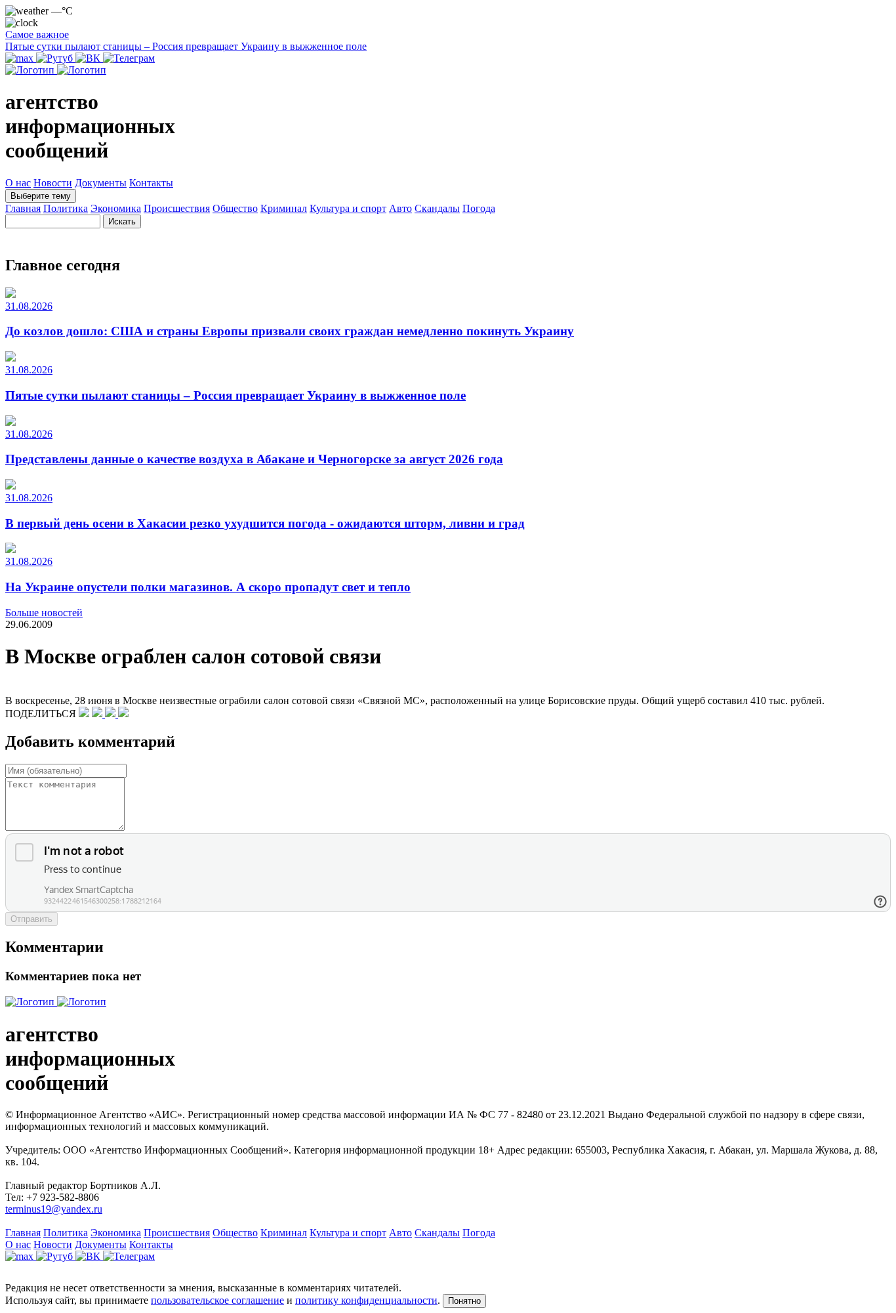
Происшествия (177, 208)
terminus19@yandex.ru (53, 1209)
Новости (52, 182)
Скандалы (437, 208)
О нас (18, 182)
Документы (101, 182)
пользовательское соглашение (217, 1300)
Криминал (283, 208)
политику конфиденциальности (366, 1300)
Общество (235, 208)
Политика (65, 208)
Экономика (116, 208)
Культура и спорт (348, 208)
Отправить (31, 919)
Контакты (151, 182)
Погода (478, 208)
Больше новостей (44, 612)
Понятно (464, 1301)
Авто (400, 208)
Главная (23, 208)
